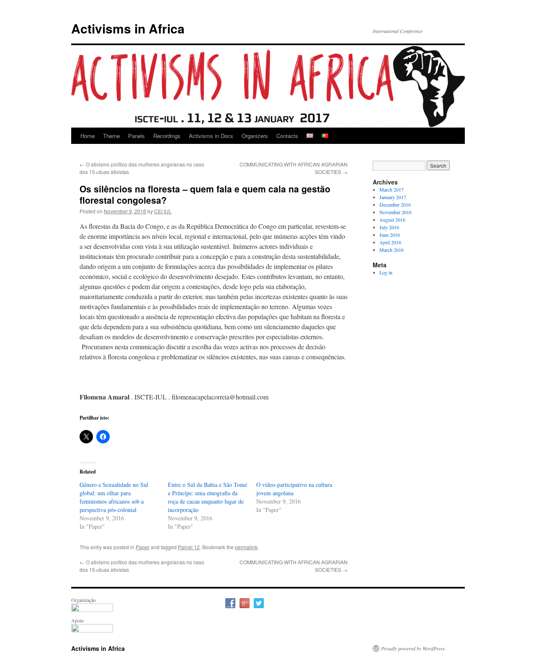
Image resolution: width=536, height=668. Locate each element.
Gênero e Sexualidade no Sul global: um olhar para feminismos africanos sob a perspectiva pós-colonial (114, 497)
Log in (385, 272)
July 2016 (389, 227)
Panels (136, 136)
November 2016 (395, 212)
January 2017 (392, 197)
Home (87, 136)
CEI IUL (163, 211)
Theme (111, 136)
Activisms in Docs (211, 136)
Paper (142, 546)
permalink (246, 546)
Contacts (287, 136)
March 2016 (391, 249)
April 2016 (390, 242)
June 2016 (389, 234)
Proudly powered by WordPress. (413, 648)
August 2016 (392, 219)
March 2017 (391, 189)
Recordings (166, 136)
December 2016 (395, 204)
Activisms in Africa (128, 28)
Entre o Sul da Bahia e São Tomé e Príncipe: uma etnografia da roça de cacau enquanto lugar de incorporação (207, 497)
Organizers (255, 136)
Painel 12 (189, 546)
